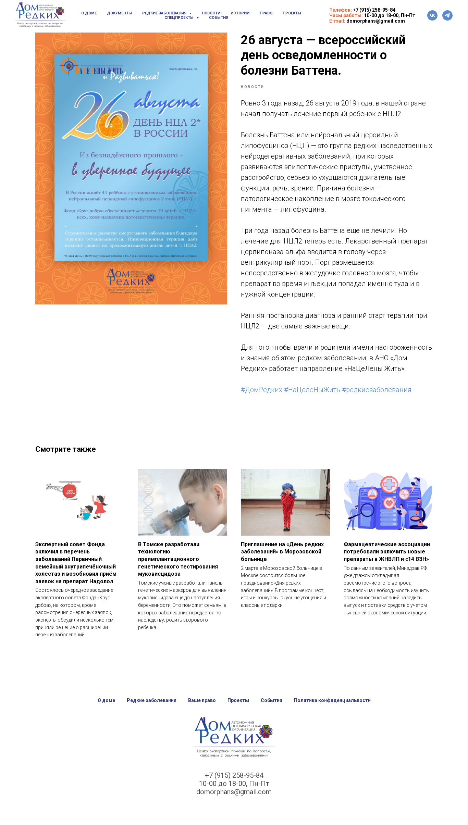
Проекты (292, 13)
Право (266, 13)
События (218, 17)
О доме (89, 13)
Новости (211, 13)
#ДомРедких (261, 390)
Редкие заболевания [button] (164, 13)
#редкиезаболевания (376, 390)
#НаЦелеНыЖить (312, 390)
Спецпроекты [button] (179, 17)
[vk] (432, 15)
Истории (240, 13)
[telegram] (447, 15)
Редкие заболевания (151, 700)
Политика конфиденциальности (332, 700)
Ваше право (202, 700)
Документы (119, 13)
